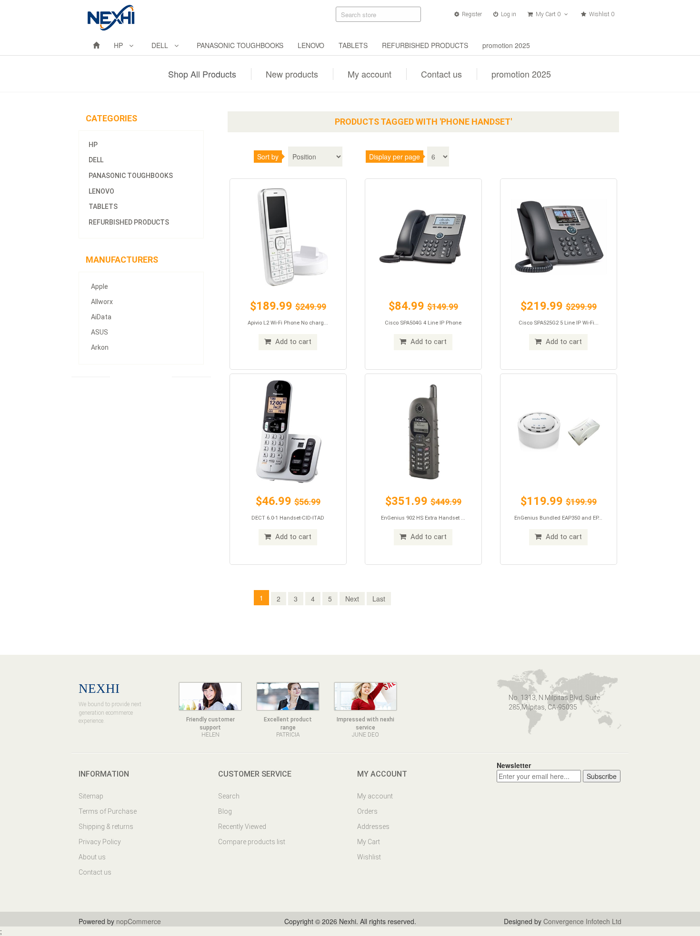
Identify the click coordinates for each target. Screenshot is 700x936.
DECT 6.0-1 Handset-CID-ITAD (287, 518)
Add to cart (292, 341)
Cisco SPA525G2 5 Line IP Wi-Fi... (559, 323)
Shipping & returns (106, 826)
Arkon (100, 347)
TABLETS (353, 45)
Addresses (373, 826)
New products (292, 74)
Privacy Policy (100, 842)
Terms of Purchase (108, 811)
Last (378, 598)
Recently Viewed (242, 826)
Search (229, 796)
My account (369, 74)
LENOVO (311, 45)
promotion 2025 (506, 45)
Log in (508, 14)
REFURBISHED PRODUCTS (425, 45)
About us (92, 857)
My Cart (368, 842)
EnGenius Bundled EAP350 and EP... (558, 518)
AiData (101, 317)
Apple (99, 286)
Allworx (102, 301)
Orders (367, 811)
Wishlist (369, 857)
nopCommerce (138, 921)
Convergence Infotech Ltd (582, 921)
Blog (225, 811)
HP (120, 45)
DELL (161, 45)
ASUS (99, 332)
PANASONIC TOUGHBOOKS (240, 45)
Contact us (441, 74)
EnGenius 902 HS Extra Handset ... (423, 518)
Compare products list (251, 842)
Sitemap (91, 796)
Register (471, 14)
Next (352, 598)
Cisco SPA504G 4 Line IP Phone (423, 323)
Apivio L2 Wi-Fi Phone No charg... (288, 323)
